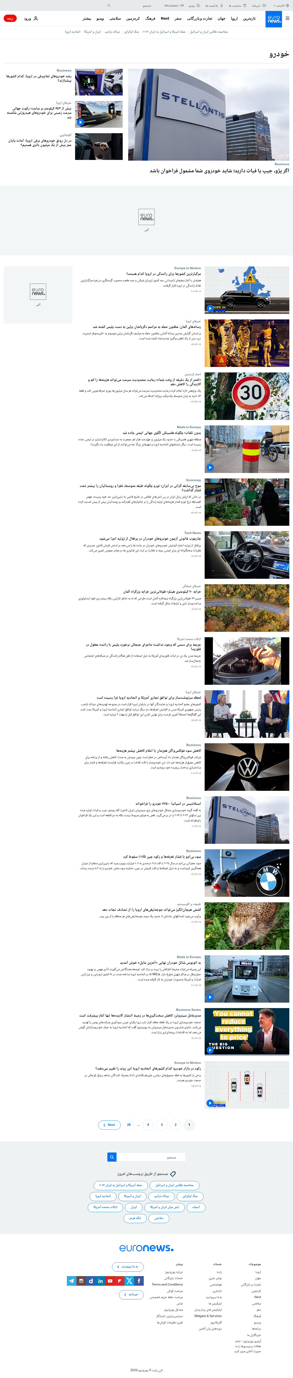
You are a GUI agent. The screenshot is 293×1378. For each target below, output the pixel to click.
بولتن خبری (215, 1278)
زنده (10, 18)
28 (129, 1125)
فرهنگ (150, 18)
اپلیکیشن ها (215, 1303)
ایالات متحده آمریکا (105, 1207)
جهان (221, 18)
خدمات (217, 1264)
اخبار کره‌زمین (192, 374)
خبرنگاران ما (254, 1335)
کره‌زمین (133, 18)
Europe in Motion (187, 268)
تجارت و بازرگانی (199, 18)
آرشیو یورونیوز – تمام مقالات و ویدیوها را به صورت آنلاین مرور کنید (247, 1346)
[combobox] (132, 5)
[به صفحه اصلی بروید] (274, 19)
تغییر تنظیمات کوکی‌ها (170, 1322)
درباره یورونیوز (174, 1272)
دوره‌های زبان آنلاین (210, 1329)
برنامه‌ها (256, 1329)
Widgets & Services (208, 1316)
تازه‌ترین (249, 18)
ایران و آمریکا (92, 32)
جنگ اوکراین (131, 32)
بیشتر (179, 1264)
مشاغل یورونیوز (173, 1310)
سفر (178, 18)
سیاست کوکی (175, 1291)
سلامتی (115, 18)
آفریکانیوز (216, 1322)
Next (165, 18)
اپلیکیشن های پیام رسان (208, 1310)
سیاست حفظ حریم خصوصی (166, 1297)
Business (282, 164)
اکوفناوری (65, 135)
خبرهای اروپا (63, 103)
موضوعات (255, 1264)
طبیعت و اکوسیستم (189, 904)
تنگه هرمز (135, 1218)
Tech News (192, 533)
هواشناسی (216, 1285)
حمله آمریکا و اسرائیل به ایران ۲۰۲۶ (164, 32)
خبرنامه (133, 1294)
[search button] (109, 5)
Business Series (188, 1010)
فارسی (280, 5)
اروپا (234, 18)
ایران (134, 1207)
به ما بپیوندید (214, 1297)
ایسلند (196, 1207)
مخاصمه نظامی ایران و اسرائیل (209, 32)
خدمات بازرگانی (173, 1278)
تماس (179, 1303)
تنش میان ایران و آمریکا (164, 1207)
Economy (193, 480)
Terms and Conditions (167, 1285)
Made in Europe (189, 427)
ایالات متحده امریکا (189, 639)
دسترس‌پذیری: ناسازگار (169, 1316)
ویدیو (100, 18)
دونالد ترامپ (112, 32)
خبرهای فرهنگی (191, 586)
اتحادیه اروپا (72, 32)
